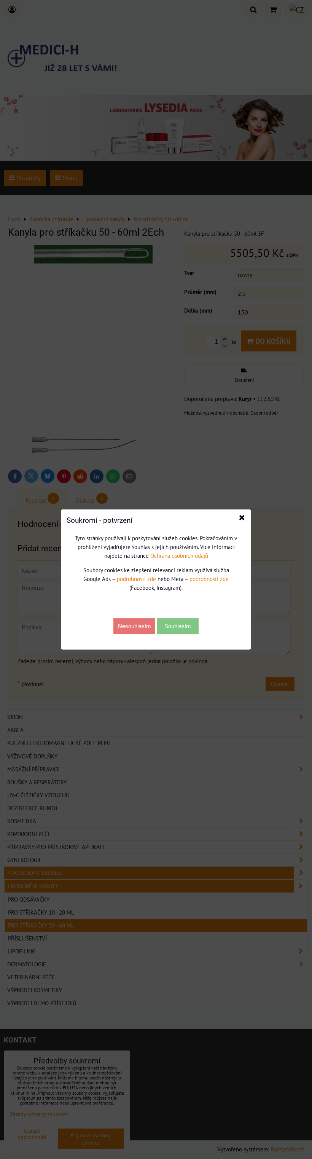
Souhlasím (177, 626)
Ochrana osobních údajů (179, 555)
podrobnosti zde (136, 579)
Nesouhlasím (134, 626)
